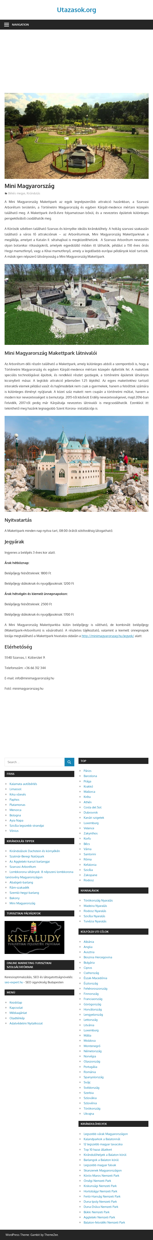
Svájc (87, 1082)
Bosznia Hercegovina (98, 957)
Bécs (87, 844)
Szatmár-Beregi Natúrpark (27, 856)
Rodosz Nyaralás (95, 911)
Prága (87, 781)
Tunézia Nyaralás (95, 921)
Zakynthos (91, 833)
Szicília (88, 870)
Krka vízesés (18, 794)
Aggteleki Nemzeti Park (99, 1217)
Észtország (91, 983)
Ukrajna (89, 1114)
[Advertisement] (77, 63)
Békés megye (16, 193)
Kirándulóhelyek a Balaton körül (105, 1155)
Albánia (89, 942)
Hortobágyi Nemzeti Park (100, 1191)
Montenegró (92, 1046)
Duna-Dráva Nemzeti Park (101, 1207)
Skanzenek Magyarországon (103, 1170)
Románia (90, 1072)
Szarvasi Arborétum (23, 867)
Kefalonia (90, 865)
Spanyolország (94, 1077)
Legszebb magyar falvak (100, 1165)
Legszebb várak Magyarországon (106, 1134)
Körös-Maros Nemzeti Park (101, 1175)
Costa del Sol (92, 807)
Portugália (90, 1067)
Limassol (15, 789)
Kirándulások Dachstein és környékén (35, 851)
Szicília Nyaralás (94, 916)
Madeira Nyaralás (95, 906)
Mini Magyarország (22, 903)
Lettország (91, 1020)
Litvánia (89, 1025)
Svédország (91, 1088)
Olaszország (92, 1061)
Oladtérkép (17, 1018)
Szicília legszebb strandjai (27, 825)
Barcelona (90, 776)
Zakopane (90, 875)
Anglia (88, 947)
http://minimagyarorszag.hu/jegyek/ (108, 636)
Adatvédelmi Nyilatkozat (26, 1023)
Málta (87, 1035)
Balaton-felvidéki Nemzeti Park (104, 1222)
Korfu (87, 838)
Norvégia (90, 1056)
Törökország (92, 1108)
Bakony (15, 898)
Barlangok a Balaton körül (101, 1160)
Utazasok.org (76, 10)
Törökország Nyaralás (98, 900)
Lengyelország (93, 1014)
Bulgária (89, 962)
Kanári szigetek (94, 818)
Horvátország (93, 1009)
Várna (87, 849)
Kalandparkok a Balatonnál (102, 1139)
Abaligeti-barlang (21, 882)
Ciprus (88, 968)
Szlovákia (90, 1098)
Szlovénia (90, 1103)
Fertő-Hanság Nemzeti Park (102, 1196)
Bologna (15, 815)
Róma (88, 859)
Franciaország (93, 999)
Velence (89, 828)
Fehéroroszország (95, 988)
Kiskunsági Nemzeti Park (100, 1186)
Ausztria (89, 952)
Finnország (91, 994)
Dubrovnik (91, 812)
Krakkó (88, 786)
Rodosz (89, 880)
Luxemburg (91, 823)
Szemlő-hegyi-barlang (24, 893)
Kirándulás (33, 193)
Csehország (91, 973)
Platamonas (17, 805)
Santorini (90, 854)
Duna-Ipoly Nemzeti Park (100, 1201)
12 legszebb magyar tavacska (103, 1144)
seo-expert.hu (14, 982)
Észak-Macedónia (95, 978)
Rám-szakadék (19, 887)
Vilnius (14, 831)
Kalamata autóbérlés (23, 784)
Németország (93, 1051)
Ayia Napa (16, 820)
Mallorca (89, 792)
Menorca (15, 810)
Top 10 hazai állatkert (98, 1149)
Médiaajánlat (18, 1013)
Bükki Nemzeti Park (97, 1212)
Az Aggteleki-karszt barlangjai (30, 861)
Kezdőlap (16, 1002)
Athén (88, 802)
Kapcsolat (16, 1008)
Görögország (92, 1004)
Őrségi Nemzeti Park (97, 1181)
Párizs (87, 771)
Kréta (87, 797)
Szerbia (89, 1093)
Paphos (14, 799)
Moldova (90, 1040)
